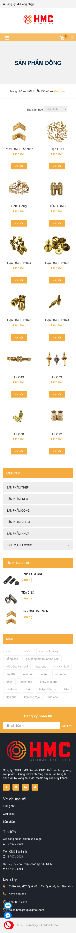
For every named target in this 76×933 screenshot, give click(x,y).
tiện (66, 689)
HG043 (19, 377)
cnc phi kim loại (49, 651)
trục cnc (53, 697)
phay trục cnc (48, 681)
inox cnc (40, 666)
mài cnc (28, 674)
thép (28, 689)
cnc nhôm (25, 651)
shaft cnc (12, 689)
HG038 (19, 434)
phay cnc (26, 681)
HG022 (57, 434)
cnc (8, 651)
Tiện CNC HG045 (19, 320)
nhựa (44, 674)
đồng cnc (12, 659)
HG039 (57, 377)
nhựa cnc (61, 674)
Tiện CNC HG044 (57, 320)
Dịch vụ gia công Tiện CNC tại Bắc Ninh (27, 864)
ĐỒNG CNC (57, 206)
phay (9, 681)
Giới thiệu (9, 814)
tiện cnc (11, 697)
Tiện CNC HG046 (57, 263)
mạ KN (10, 674)
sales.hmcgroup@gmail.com (26, 910)
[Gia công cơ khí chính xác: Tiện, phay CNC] (38, 19)
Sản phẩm (9, 821)
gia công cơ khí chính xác (42, 659)
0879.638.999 (17, 894)
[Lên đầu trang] (62, 926)
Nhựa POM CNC (32, 574)
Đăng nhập (27, 4)
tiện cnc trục (32, 697)
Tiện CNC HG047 (19, 263)
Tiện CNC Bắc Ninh (15, 851)
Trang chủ (9, 806)
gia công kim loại (17, 666)
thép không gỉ (47, 689)
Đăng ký (10, 4)
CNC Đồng (19, 206)
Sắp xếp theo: (35, 109)
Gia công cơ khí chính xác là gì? (22, 839)
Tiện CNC (57, 149)
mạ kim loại (61, 666)
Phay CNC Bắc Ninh (19, 149)
